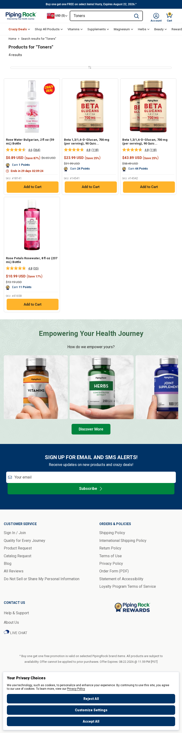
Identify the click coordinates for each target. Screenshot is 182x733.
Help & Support (16, 613)
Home (12, 38)
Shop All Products (47, 29)
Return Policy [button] (110, 548)
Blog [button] (7, 563)
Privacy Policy (76, 688)
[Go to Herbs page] (102, 387)
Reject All (91, 699)
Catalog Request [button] (17, 556)
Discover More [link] (91, 429)
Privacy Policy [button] (111, 563)
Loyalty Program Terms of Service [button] (127, 586)
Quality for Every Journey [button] (24, 540)
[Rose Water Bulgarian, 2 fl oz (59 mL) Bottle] (32, 106)
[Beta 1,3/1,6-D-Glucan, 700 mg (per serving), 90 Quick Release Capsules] (90, 106)
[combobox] (100, 16)
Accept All (91, 721)
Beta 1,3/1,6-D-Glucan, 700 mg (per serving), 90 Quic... (86, 141)
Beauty (159, 29)
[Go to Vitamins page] (36, 387)
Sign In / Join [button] (15, 533)
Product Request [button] (18, 548)
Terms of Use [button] (110, 556)
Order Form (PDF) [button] (114, 571)
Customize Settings (91, 710)
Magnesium (122, 29)
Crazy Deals (18, 29)
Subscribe (88, 488)
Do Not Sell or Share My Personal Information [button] (41, 579)
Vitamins (73, 29)
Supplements (96, 29)
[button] (156, 16)
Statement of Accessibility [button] (121, 579)
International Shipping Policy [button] (122, 540)
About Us (11, 622)
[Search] (136, 16)
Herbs (142, 29)
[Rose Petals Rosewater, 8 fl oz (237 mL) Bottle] (32, 225)
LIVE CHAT (18, 633)
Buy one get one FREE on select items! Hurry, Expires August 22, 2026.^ (91, 4)
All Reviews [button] (13, 571)
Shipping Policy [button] (112, 533)
